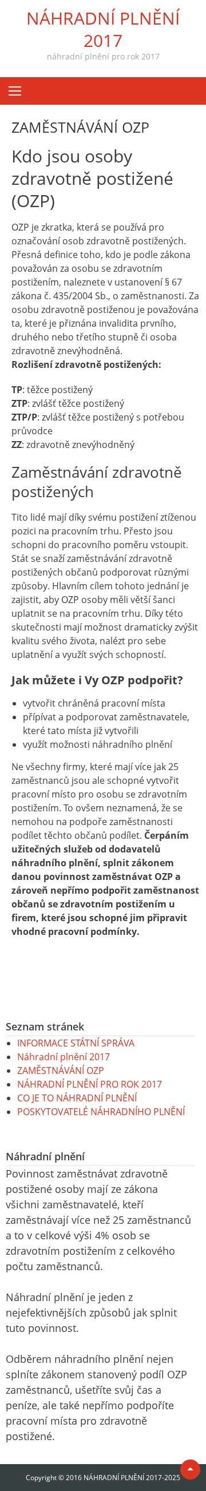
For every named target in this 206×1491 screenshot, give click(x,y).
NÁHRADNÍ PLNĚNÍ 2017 (103, 29)
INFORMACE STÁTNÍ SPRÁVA (75, 1043)
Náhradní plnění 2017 (63, 1056)
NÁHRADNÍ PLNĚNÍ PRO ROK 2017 (89, 1084)
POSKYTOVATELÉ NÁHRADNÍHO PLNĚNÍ (101, 1111)
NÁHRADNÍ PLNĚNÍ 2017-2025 (132, 1477)
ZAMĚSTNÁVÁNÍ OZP (60, 1070)
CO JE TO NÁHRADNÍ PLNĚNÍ (77, 1098)
